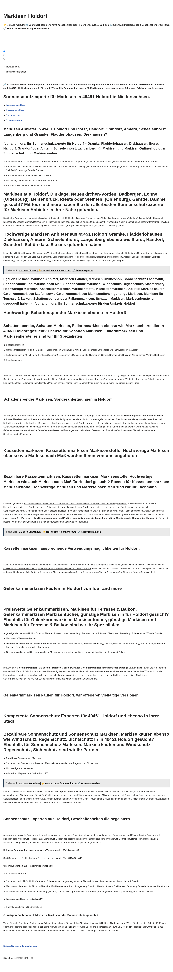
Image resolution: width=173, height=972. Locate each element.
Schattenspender (14, 120)
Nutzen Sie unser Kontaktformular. (21, 946)
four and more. (13, 67)
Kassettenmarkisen (15, 110)
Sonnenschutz (13, 115)
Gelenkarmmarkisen (15, 105)
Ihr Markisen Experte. (16, 72)
